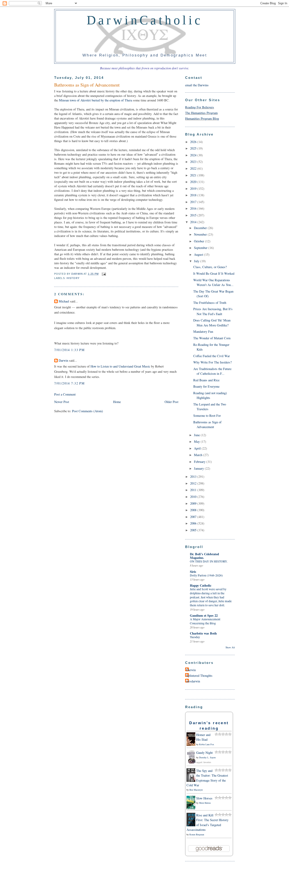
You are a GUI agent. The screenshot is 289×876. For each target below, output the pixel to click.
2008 (193, 510)
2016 (193, 208)
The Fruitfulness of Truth (209, 302)
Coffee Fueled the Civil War (211, 356)
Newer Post (61, 402)
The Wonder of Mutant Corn (212, 338)
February (200, 461)
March (198, 455)
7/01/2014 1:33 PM (69, 350)
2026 (193, 142)
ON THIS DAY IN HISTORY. (209, 561)
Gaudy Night (204, 752)
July (197, 261)
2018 (193, 195)
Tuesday (195, 637)
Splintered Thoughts (199, 675)
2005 (193, 530)
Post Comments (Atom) (87, 411)
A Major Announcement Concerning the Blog (205, 621)
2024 (193, 155)
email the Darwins (197, 85)
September (201, 248)
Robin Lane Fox (206, 744)
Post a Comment (65, 394)
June (197, 435)
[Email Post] (103, 273)
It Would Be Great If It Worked (213, 273)
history (73, 278)
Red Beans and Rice (206, 380)
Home (117, 402)
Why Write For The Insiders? (212, 362)
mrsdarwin (193, 681)
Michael (64, 301)
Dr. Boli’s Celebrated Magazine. (204, 556)
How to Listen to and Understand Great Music (120, 366)
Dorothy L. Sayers (207, 757)
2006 (193, 523)
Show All (230, 647)
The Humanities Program (201, 113)
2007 (193, 517)
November (201, 234)
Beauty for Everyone (206, 386)
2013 (193, 476)
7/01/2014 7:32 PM (69, 383)
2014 (193, 222)
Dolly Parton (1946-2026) (206, 575)
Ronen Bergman (196, 834)
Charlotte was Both (203, 633)
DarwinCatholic (145, 20)
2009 (193, 503)
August (199, 254)
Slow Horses (204, 798)
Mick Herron (205, 802)
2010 (193, 496)
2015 (193, 215)
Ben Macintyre (196, 789)
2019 (193, 188)
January (199, 468)
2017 (193, 202)
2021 (193, 175)
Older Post (171, 402)
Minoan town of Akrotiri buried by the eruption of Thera (95, 100)
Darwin (63, 360)
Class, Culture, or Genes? (210, 267)
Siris (193, 571)
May (197, 441)
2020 (193, 182)
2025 (193, 148)
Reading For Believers (199, 107)
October (199, 241)
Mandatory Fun (203, 331)
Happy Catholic (200, 585)
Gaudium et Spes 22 (204, 615)
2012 (193, 483)
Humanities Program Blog (202, 118)
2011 (193, 490)
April (198, 448)
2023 (193, 161)
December (201, 228)
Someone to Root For (207, 415)
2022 (193, 168)
